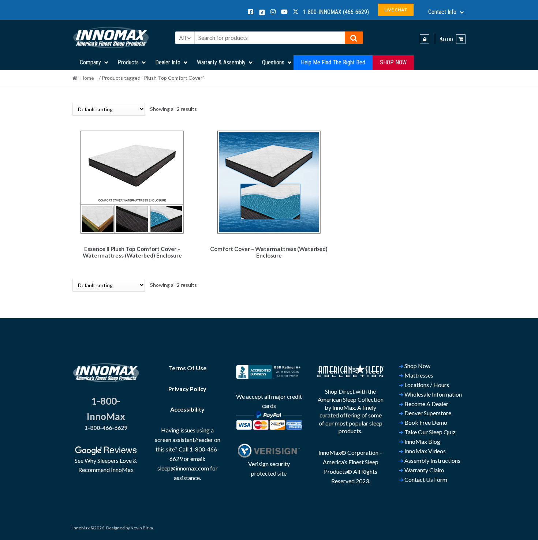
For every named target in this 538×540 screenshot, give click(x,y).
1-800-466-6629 (106, 427)
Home (87, 78)
